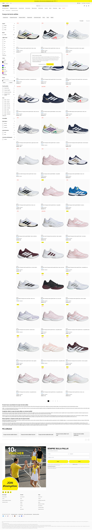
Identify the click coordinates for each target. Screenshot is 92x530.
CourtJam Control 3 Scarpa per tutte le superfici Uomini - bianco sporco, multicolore (77, 80)
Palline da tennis (34, 8)
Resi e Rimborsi (40, 505)
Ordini (21, 498)
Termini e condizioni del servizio (28, 514)
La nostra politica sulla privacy (51, 466)
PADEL (11, 3)
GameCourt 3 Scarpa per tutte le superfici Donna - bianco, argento (76, 298)
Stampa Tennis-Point (41, 509)
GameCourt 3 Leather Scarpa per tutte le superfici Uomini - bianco (26, 173)
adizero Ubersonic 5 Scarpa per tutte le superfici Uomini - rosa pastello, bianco (53, 360)
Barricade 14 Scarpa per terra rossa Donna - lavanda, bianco (25, 329)
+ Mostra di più (4, 55)
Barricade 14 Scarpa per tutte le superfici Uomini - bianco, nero (50, 48)
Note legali (39, 61)
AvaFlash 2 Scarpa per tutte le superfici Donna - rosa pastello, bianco (51, 329)
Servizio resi (21, 500)
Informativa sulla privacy (14, 514)
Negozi (39, 502)
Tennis (3, 3)
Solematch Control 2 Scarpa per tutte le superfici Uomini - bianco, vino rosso (52, 267)
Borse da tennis (27, 8)
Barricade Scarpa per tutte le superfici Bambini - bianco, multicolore (26, 236)
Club (20, 507)
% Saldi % (63, 8)
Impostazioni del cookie (42, 64)
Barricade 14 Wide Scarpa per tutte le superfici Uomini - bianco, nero (76, 111)
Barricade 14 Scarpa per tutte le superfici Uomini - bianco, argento (26, 360)
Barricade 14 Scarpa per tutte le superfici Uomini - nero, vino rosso (51, 298)
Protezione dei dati (35, 61)
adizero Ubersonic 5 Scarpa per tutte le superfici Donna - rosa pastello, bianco (78, 329)
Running (7, 3)
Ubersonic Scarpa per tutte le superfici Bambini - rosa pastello (50, 173)
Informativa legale (20, 514)
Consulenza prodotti (41, 507)
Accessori (46, 8)
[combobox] (52, 6)
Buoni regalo (88, 3)
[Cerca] (37, 6)
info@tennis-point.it (75, 464)
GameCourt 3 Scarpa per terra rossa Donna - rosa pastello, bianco (26, 79)
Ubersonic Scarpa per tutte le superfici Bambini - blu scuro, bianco (51, 111)
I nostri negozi (83, 3)
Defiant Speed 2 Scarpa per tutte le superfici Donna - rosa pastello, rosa (77, 267)
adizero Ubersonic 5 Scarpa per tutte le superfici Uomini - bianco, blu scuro (27, 111)
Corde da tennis (40, 8)
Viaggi (60, 8)
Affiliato (21, 502)
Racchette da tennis (5, 8)
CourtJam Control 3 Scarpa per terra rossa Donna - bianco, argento (51, 236)
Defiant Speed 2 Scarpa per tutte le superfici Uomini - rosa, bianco (76, 236)
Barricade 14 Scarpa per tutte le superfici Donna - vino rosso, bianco (26, 267)
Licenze (3, 498)
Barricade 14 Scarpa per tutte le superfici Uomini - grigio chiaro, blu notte (27, 142)
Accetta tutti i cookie (50, 64)
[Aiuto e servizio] (84, 6)
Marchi (50, 8)
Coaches (21, 505)
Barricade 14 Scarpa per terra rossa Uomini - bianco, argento (75, 48)
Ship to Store (22, 509)
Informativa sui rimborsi (36, 514)
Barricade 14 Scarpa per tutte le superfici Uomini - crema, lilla (50, 142)
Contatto (39, 498)
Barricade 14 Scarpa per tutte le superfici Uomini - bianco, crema (26, 48)
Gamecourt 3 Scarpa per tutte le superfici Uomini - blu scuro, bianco (51, 79)
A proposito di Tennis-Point (41, 500)
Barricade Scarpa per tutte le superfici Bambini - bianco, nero (75, 173)
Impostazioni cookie (5, 502)
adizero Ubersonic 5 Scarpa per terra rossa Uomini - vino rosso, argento (76, 360)
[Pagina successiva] (60, 401)
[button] (86, 440)
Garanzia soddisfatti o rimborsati (6, 500)
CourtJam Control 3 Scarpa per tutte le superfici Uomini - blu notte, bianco (77, 142)
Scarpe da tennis (21, 8)
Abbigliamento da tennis (13, 8)
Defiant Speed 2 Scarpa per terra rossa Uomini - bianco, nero (25, 298)
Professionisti (55, 8)
